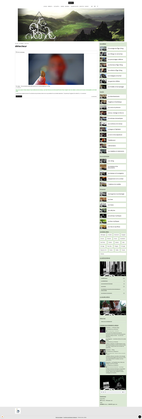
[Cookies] (2, 416)
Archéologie (22, 52)
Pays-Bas (109, 246)
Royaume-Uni (103, 250)
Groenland (122, 238)
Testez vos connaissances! (106, 321)
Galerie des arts (74, 6)
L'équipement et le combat (115, 179)
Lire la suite (18, 96)
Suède (117, 250)
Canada (110, 234)
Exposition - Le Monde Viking (112, 327)
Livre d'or (81, 6)
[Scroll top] (139, 416)
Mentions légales (59, 417)
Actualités (56, 6)
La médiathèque (113, 281)
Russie (111, 250)
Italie (123, 242)
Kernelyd (50, 6)
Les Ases (110, 199)
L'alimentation (112, 146)
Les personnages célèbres (115, 59)
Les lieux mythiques (113, 221)
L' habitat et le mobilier (114, 184)
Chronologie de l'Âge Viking (115, 48)
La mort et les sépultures (115, 135)
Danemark (116, 234)
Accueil (45, 6)
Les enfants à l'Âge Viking (115, 70)
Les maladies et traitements (116, 151)
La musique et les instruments (113, 167)
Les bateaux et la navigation (116, 173)
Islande (117, 242)
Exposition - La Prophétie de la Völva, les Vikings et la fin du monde (115, 363)
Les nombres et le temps (115, 124)
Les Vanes (111, 205)
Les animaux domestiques (115, 118)
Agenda (62, 6)
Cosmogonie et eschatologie (116, 194)
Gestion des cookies (82, 417)
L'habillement (111, 140)
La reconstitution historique (113, 283)
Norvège (102, 246)
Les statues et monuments (113, 293)
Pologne (116, 246)
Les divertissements (113, 96)
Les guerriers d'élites (114, 81)
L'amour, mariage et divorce (116, 113)
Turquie (123, 250)
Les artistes (113, 286)
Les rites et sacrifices (114, 227)
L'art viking (111, 161)
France (115, 238)
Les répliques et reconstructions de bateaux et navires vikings (113, 290)
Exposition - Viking (110, 349)
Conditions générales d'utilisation (70, 417)
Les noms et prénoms (114, 107)
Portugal (123, 246)
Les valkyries (111, 210)
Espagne (123, 234)
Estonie (102, 238)
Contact (87, 6)
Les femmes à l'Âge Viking (115, 65)
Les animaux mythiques (114, 216)
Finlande (109, 238)
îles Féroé (103, 242)
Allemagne (103, 234)
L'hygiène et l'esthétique (115, 102)
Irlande (110, 242)
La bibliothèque (113, 278)
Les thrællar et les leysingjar (116, 87)
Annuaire (67, 6)
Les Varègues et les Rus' (115, 76)
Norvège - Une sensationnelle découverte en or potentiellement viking (33, 86)
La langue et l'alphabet (114, 129)
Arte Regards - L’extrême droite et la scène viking (116, 339)
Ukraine (102, 254)
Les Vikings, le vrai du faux (115, 54)
